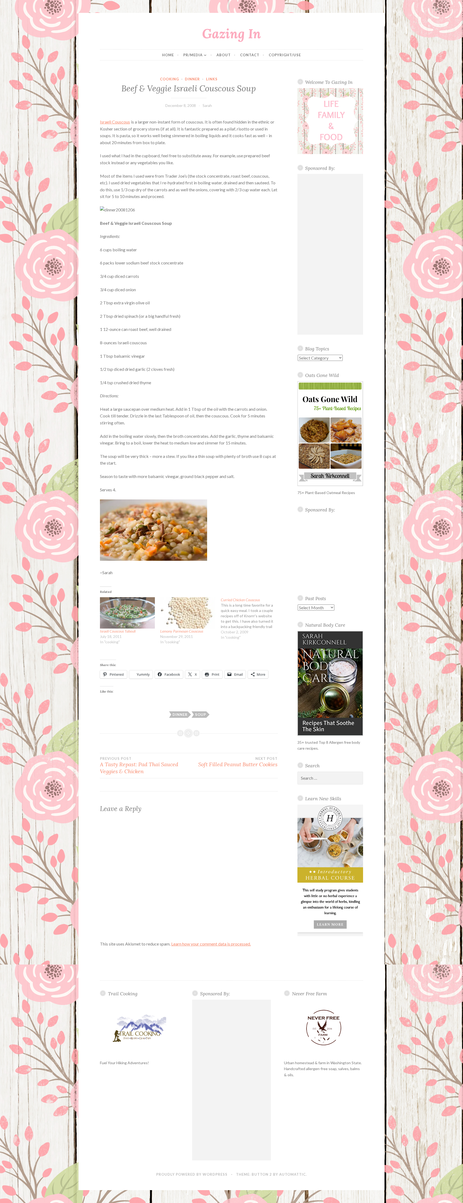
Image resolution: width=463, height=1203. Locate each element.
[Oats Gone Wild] (330, 433)
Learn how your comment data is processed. (211, 943)
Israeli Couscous (115, 121)
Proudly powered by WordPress (191, 1174)
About (223, 55)
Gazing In (231, 33)
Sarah (207, 105)
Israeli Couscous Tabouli (118, 631)
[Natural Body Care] (330, 683)
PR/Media (193, 55)
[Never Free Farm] (323, 1028)
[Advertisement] (330, 254)
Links (212, 79)
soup (200, 714)
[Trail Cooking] (139, 1028)
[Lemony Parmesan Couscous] (187, 613)
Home (168, 55)
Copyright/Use (285, 55)
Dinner (192, 79)
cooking (169, 79)
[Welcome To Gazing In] (330, 121)
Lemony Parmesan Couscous (181, 631)
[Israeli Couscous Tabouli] (127, 613)
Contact (249, 55)
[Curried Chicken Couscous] (251, 618)
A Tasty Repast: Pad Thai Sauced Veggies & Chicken (139, 765)
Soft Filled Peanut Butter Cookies (237, 762)
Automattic (292, 1174)
